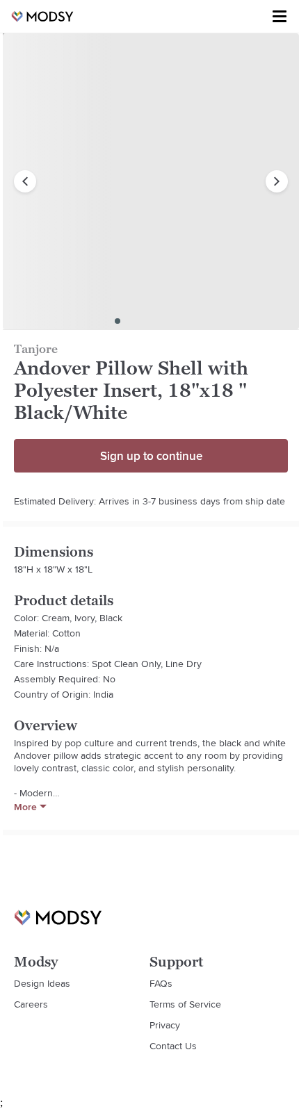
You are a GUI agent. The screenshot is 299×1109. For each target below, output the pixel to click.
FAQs (161, 983)
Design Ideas (42, 983)
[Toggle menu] (279, 16)
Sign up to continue (151, 455)
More (25, 806)
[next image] (277, 181)
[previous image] (25, 181)
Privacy (165, 1025)
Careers (31, 1004)
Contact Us (173, 1046)
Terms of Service (185, 1004)
